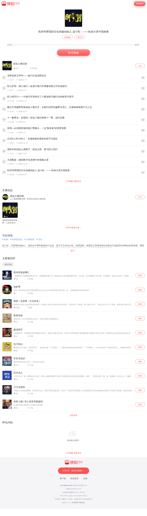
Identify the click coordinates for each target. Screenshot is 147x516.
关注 (140, 197)
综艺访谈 (8, 264)
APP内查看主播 (72, 227)
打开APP (139, 3)
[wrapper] (73, 258)
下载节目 (79, 37)
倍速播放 (67, 37)
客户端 (63, 478)
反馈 (85, 478)
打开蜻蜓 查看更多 (73, 453)
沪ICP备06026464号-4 (67, 485)
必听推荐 (73, 415)
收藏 (140, 275)
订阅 (140, 65)
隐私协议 (82, 502)
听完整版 (73, 52)
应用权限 (75, 502)
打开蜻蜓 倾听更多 (73, 181)
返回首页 (74, 478)
